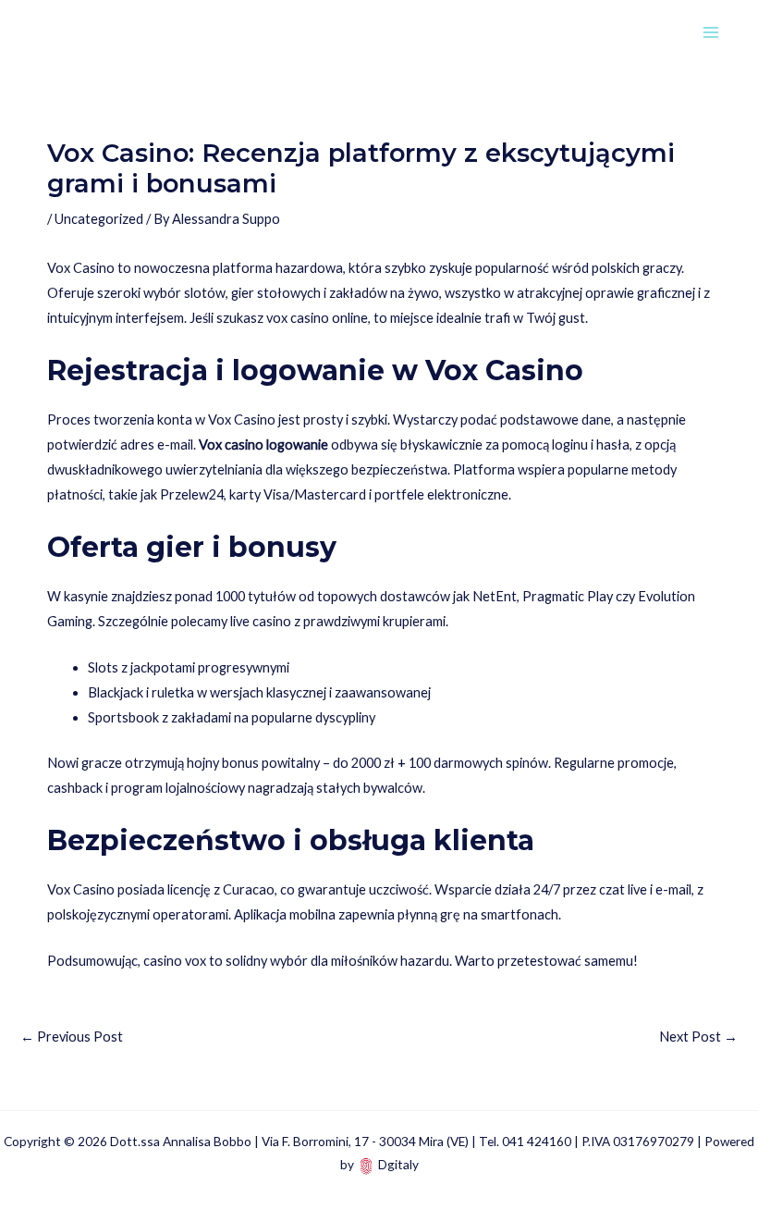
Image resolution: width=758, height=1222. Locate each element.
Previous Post (71, 1036)
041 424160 (536, 1141)
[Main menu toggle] (710, 32)
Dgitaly (398, 1164)
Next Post (698, 1036)
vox (276, 318)
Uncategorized (99, 219)
